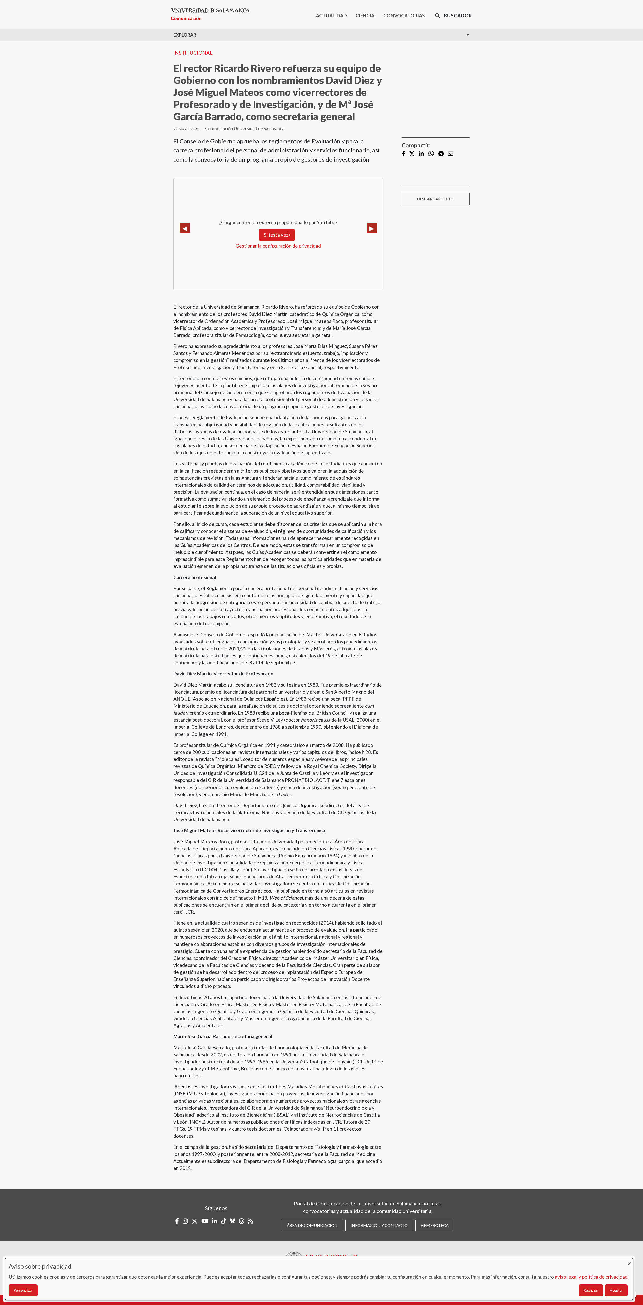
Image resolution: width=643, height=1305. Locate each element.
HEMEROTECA (435, 1225)
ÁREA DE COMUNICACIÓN (312, 1225)
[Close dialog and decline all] (629, 1261)
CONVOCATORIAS (404, 15)
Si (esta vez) (277, 235)
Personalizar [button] (23, 1290)
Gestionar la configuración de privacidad (278, 246)
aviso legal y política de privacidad (591, 1277)
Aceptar (616, 1290)
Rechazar (591, 1290)
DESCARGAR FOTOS (435, 198)
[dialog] (319, 1279)
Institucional (193, 52)
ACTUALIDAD (331, 15)
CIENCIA (365, 15)
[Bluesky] (232, 1221)
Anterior (185, 228)
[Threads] (241, 1221)
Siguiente (372, 228)
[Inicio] (212, 14)
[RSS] (250, 1221)
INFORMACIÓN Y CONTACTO (379, 1225)
